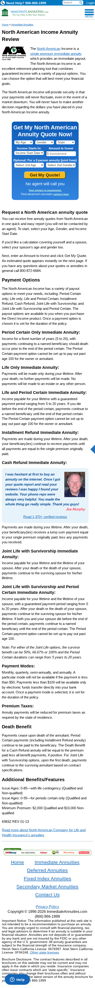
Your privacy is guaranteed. (45, 190)
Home (5, 24)
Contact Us (47, 894)
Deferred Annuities (47, 870)
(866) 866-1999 (47, 916)
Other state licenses (44, 952)
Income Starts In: (29, 148)
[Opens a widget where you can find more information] (17, 980)
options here (61, 194)
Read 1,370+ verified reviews (45, 517)
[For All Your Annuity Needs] (25, 12)
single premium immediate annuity (56, 54)
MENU (89, 16)
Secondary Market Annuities (47, 886)
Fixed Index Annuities (47, 878)
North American (48, 49)
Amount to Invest (61, 148)
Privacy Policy (47, 907)
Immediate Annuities (22, 24)
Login (90, 2)
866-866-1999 (26, 3)
